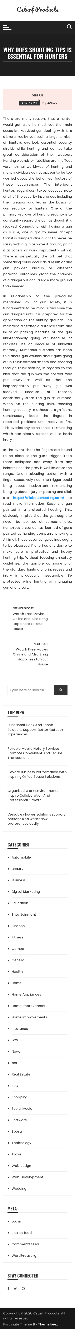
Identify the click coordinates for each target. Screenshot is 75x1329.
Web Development (27, 1177)
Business (19, 880)
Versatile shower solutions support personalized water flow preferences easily (36, 819)
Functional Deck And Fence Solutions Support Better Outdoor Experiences (35, 730)
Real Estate (21, 1074)
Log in (16, 1221)
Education (20, 903)
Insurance (20, 1028)
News (16, 1051)
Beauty (17, 868)
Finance (18, 926)
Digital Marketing (26, 891)
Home (17, 983)
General (37, 95)
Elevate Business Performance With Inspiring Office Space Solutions (37, 774)
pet (15, 1063)
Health (17, 971)
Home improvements (29, 1017)
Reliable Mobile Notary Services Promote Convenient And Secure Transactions (35, 753)
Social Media (22, 1108)
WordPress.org (24, 1255)
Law (15, 1040)
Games (18, 948)
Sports (17, 1131)
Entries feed (22, 1232)
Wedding (19, 1188)
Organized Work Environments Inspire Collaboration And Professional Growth (33, 795)
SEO (15, 1085)
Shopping (19, 1097)
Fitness (17, 937)
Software (19, 1120)
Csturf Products (37, 9)
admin (51, 102)
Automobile (21, 857)
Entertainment (24, 914)
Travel (17, 1154)
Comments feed (25, 1244)
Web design (21, 1165)
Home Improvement (29, 1005)
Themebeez (48, 1324)
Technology (21, 1142)
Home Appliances (26, 994)
